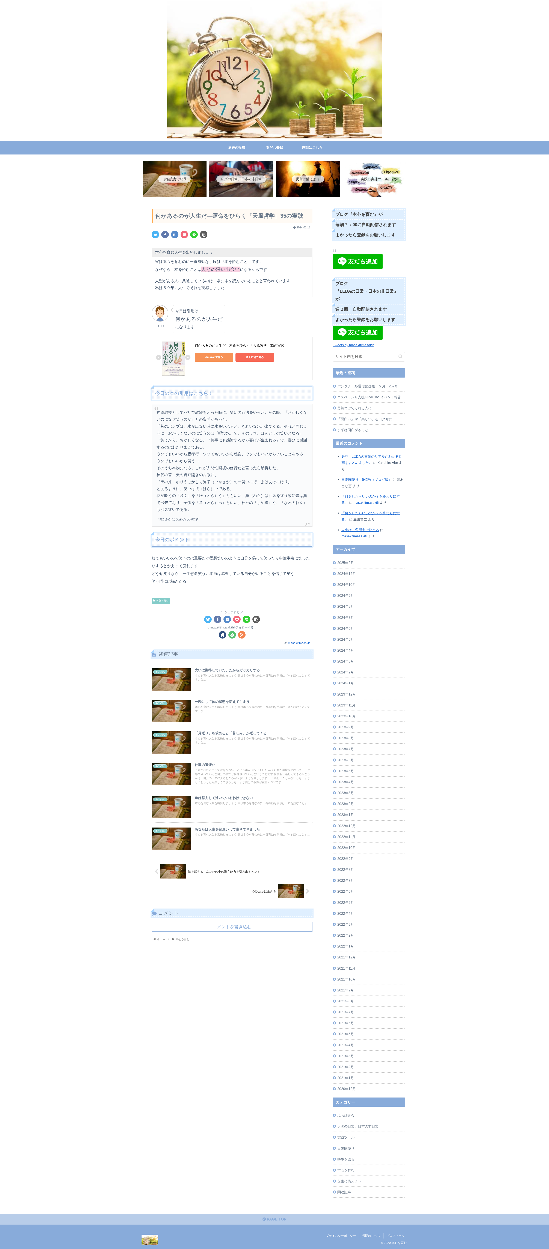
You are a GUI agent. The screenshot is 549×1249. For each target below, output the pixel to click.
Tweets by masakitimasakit (353, 345)
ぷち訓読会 (345, 1115)
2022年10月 (346, 848)
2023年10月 (346, 716)
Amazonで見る (214, 357)
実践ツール (345, 1137)
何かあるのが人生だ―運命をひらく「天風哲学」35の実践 (239, 345)
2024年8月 (345, 606)
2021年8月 (345, 1001)
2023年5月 (345, 771)
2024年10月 (346, 584)
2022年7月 (345, 880)
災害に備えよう (349, 1181)
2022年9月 (345, 859)
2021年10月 (346, 979)
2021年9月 (345, 990)
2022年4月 (345, 913)
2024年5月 (345, 639)
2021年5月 (345, 1034)
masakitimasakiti (366, 502)
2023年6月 (345, 760)
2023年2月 (345, 804)
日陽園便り (345, 1148)
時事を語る (345, 1159)
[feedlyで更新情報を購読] (232, 635)
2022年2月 (345, 935)
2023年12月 (346, 694)
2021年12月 (346, 957)
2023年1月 (345, 815)
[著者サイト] (222, 635)
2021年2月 (345, 1067)
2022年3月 (345, 924)
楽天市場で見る (255, 357)
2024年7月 (345, 617)
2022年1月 (345, 946)
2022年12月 (346, 826)
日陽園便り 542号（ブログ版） (366, 479)
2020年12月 (346, 1089)
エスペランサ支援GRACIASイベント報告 (369, 397)
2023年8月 (345, 738)
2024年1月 (345, 683)
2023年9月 (345, 727)
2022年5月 (345, 902)
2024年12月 (346, 574)
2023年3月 (345, 793)
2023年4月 (345, 782)
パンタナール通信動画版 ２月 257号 (367, 386)
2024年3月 (345, 661)
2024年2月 (345, 672)
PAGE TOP (276, 1219)
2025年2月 (345, 563)
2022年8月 (345, 869)
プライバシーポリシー (341, 1235)
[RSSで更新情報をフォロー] (242, 635)
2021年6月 (345, 1023)
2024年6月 (345, 628)
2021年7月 (345, 1012)
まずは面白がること (352, 430)
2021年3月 (345, 1056)
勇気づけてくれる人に (354, 408)
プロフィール (395, 1235)
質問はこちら (371, 1235)
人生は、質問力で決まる (360, 530)
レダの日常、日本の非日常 (358, 1126)
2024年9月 (345, 595)
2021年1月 (345, 1078)
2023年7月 (345, 749)
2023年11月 (346, 705)
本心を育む (162, 600)
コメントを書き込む (232, 926)
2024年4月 (345, 650)
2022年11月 (346, 837)
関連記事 (344, 1192)
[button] (400, 356)
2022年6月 (345, 891)
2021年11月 (346, 968)
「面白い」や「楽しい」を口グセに (364, 419)
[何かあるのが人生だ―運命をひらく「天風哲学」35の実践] (174, 234)
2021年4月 (345, 1045)
